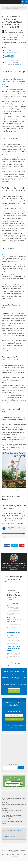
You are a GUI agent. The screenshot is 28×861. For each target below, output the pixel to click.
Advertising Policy (15, 854)
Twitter (14, 545)
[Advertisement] (14, 749)
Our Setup (20, 836)
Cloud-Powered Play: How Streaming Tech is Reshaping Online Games (12, 815)
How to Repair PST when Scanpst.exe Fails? (12, 810)
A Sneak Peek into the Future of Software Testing (17, 540)
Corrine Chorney (17, 830)
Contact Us (14, 691)
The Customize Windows (7, 2)
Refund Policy (14, 855)
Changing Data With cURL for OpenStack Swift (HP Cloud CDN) (13, 634)
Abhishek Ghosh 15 (5, 540)
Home (8, 7)
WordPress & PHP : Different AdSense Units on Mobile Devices (14, 619)
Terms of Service (23, 854)
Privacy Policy (8, 854)
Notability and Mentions (11, 836)
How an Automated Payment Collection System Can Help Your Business (14, 805)
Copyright (3, 854)
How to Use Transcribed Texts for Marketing (12, 821)
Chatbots (4, 255)
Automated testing (6, 395)
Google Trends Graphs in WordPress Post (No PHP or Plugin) (13, 648)
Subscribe (14, 719)
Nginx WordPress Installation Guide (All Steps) (12, 603)
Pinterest (21, 545)
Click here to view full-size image (10, 490)
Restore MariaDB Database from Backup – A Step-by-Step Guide (13, 799)
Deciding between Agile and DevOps (13, 84)
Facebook (7, 545)
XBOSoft (20, 123)
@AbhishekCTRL (14, 568)
